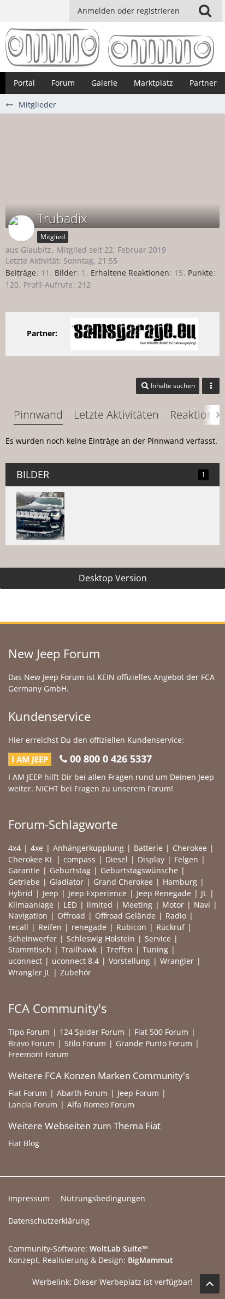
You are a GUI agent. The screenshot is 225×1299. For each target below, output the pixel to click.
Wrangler (177, 961)
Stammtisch (29, 949)
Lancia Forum (32, 1104)
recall (18, 927)
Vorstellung (129, 961)
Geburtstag (70, 870)
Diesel (116, 859)
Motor (173, 904)
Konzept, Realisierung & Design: (90, 1260)
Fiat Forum (27, 1093)
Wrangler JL (29, 972)
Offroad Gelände (125, 915)
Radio (175, 915)
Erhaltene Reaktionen (130, 272)
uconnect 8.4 (75, 961)
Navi (202, 904)
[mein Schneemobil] (40, 516)
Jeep (50, 893)
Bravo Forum (31, 1043)
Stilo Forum (85, 1043)
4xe (37, 848)
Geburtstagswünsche (139, 870)
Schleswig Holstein (101, 938)
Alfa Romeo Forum (100, 1104)
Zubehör (75, 972)
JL (204, 893)
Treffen (119, 949)
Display (151, 859)
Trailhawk (79, 949)
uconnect (25, 961)
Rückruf (170, 927)
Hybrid (20, 893)
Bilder (65, 272)
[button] (205, 11)
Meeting (137, 904)
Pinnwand (38, 414)
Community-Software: (78, 1248)
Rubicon (131, 927)
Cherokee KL (31, 859)
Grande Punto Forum (154, 1043)
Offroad (71, 915)
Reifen (50, 927)
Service (158, 938)
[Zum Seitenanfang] (210, 1284)
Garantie (24, 870)
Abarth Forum (82, 1093)
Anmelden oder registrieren (129, 10)
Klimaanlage (31, 904)
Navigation (28, 915)
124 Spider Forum (92, 1032)
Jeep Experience (97, 893)
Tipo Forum (29, 1032)
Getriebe (24, 882)
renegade (89, 927)
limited (99, 904)
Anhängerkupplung (88, 848)
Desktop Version (113, 578)
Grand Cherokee (123, 882)
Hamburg (180, 882)
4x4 (14, 848)
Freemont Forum (38, 1054)
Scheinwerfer (32, 938)
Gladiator (67, 882)
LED (70, 904)
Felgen (186, 859)
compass (79, 859)
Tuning (155, 949)
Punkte (200, 272)
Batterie (148, 848)
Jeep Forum (138, 1093)
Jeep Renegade (164, 893)
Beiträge (20, 272)
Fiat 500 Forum (161, 1032)
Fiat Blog (23, 1143)
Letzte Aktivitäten (116, 414)
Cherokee (190, 848)
